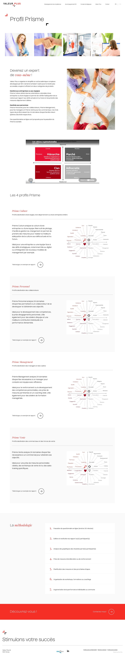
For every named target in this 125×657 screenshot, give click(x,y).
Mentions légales (102, 649)
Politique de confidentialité (90, 649)
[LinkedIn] (68, 651)
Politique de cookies (112, 649)
